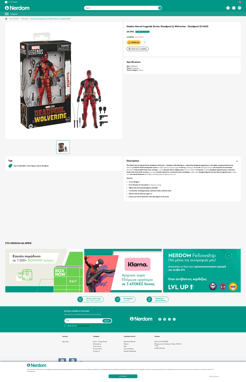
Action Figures (24, 18)
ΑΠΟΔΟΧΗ (123, 376)
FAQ (125, 346)
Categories (13, 14)
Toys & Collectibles (14, 18)
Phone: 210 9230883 (161, 341)
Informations (97, 344)
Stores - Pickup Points (100, 341)
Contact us (96, 351)
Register (106, 321)
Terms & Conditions (83, 326)
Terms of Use (97, 346)
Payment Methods (129, 341)
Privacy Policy (97, 349)
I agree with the (78, 326)
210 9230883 (12, 2)
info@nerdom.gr (160, 348)
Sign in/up (65, 341)
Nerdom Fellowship (130, 351)
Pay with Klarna (128, 349)
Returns (126, 344)
